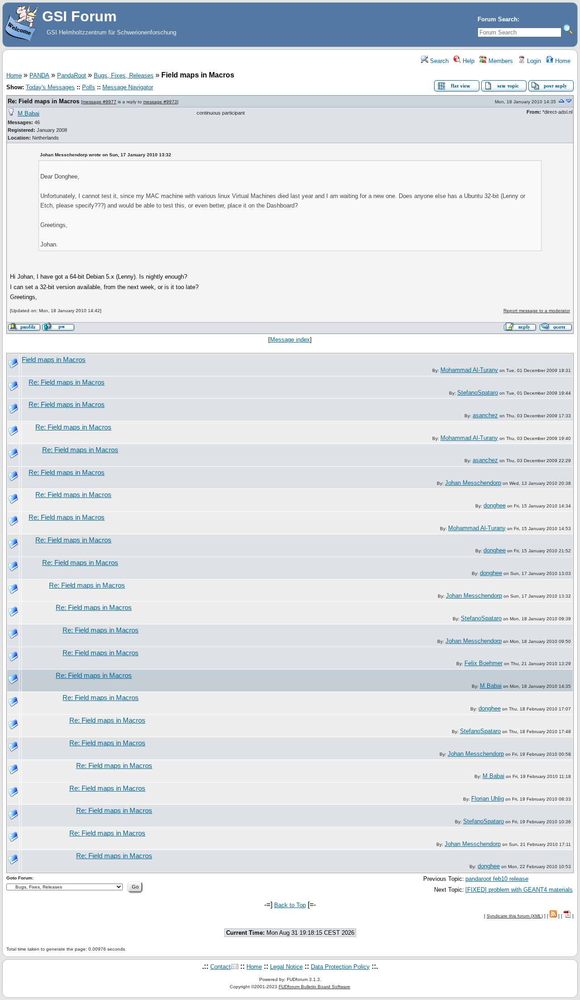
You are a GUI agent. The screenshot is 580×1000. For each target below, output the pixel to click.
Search (438, 61)
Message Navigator (127, 87)
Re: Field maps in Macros (43, 101)
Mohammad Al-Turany (469, 370)
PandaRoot (71, 75)
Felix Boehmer (483, 663)
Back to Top (290, 905)
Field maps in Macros (54, 359)
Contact (220, 966)
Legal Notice (286, 966)
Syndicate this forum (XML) (515, 915)
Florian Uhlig (487, 798)
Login (533, 61)
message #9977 (99, 101)
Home (561, 61)
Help (467, 61)
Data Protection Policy (340, 966)
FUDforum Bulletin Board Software (314, 986)
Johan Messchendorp (473, 482)
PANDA (39, 75)
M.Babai (28, 113)
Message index (290, 339)
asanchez (485, 415)
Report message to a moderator (536, 310)
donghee (494, 505)
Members (500, 61)
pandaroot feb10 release (496, 878)
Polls (88, 87)
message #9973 (160, 101)
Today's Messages (50, 87)
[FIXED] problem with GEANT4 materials (519, 889)
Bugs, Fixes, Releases (124, 75)
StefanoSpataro (477, 392)
